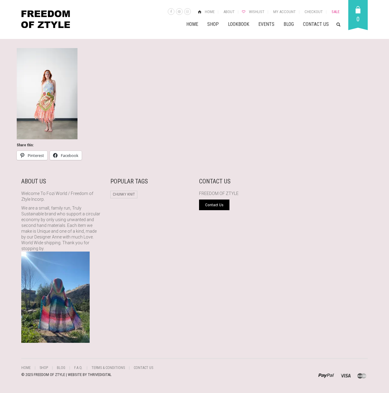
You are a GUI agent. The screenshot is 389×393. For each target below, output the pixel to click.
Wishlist (256, 11)
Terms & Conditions (108, 368)
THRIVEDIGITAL (100, 374)
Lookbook (238, 24)
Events (266, 24)
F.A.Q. (78, 368)
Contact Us (316, 24)
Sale (335, 11)
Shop (213, 24)
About (229, 11)
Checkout (314, 11)
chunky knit (124, 194)
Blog (289, 24)
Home (210, 11)
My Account (284, 11)
